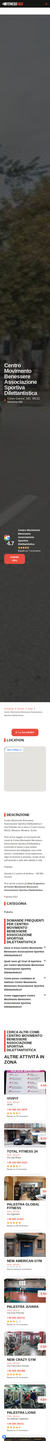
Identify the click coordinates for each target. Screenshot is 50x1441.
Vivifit (12, 1098)
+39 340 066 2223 (17, 1162)
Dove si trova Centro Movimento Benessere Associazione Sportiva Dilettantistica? (24, 952)
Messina (16, 1102)
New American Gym (24, 1261)
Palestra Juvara (23, 1307)
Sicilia (30, 709)
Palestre (20, 709)
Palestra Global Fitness (23, 1206)
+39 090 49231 (15, 1423)
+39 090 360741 (16, 1317)
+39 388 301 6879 (17, 1109)
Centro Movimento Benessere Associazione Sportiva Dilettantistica (29, 537)
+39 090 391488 (16, 1370)
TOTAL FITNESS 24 (22, 1151)
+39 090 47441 (15, 1219)
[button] (46, 3)
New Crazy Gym (21, 1359)
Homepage (9, 709)
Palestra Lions (21, 1412)
